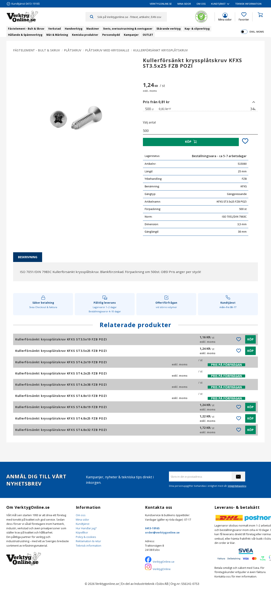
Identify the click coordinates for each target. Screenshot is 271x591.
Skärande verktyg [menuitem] (168, 28)
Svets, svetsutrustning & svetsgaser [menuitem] (127, 28)
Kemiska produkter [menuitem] (85, 35)
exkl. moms (257, 31)
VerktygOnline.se (163, 562)
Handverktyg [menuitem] (73, 28)
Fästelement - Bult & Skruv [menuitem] (26, 28)
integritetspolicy (237, 485)
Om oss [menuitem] (201, 3)
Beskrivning (27, 257)
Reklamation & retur (88, 541)
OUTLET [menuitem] (148, 35)
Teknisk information (88, 545)
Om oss (81, 515)
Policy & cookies (86, 537)
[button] (244, 16)
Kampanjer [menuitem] (131, 35)
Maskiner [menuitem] (92, 28)
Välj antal (149, 122)
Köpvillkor (82, 532)
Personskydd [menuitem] (111, 35)
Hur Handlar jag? (86, 528)
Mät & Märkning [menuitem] (57, 35)
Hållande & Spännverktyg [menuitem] (25, 35)
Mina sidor (82, 519)
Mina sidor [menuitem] (184, 3)
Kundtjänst (82, 524)
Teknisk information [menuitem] (248, 3)
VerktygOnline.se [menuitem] (161, 3)
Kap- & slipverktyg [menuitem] (197, 28)
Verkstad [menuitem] (54, 28)
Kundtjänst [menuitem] (218, 3)
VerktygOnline (162, 569)
